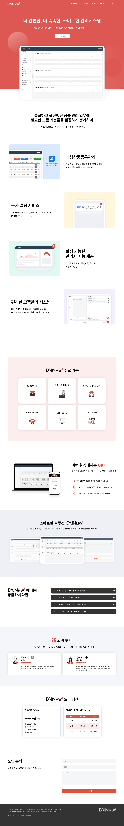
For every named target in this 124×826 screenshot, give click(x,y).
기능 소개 (85, 3)
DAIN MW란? (75, 3)
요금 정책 (101, 3)
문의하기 (89, 791)
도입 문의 (110, 3)
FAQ (93, 3)
